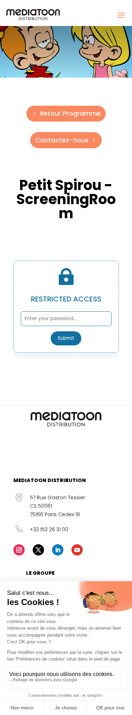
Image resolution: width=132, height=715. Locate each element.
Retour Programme (70, 113)
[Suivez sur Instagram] (19, 549)
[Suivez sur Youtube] (77, 549)
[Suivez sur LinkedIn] (57, 549)
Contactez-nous (61, 140)
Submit (66, 338)
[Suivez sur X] (38, 549)
